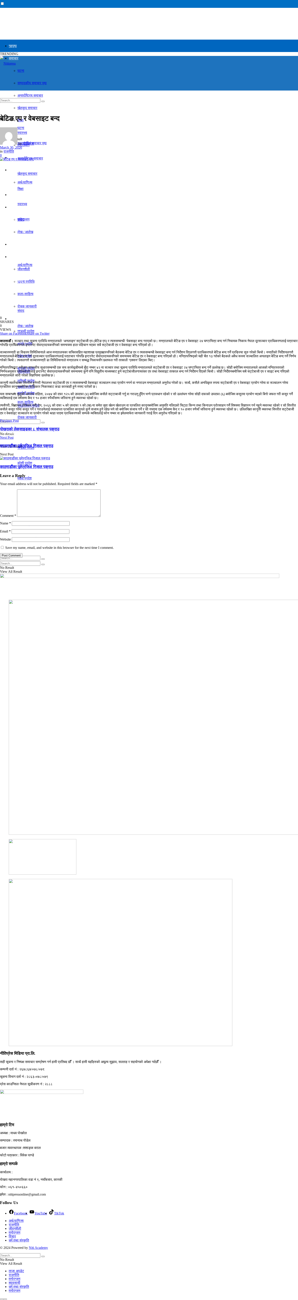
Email (5, 531)
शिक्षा (20, 189)
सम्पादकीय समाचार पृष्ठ (32, 83)
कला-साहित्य (25, 294)
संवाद (20, 310)
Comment (8, 515)
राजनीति (14, 234)
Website (5, 539)
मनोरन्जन (14, 1232)
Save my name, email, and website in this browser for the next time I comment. (59, 547)
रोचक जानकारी (27, 306)
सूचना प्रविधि (25, 281)
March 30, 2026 (11, 147)
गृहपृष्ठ (13, 46)
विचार (12, 207)
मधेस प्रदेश (24, 478)
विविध (12, 257)
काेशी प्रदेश (24, 463)
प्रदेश (12, 319)
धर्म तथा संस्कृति (19, 1240)
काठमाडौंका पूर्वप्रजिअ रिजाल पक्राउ (26, 466)
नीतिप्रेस (28, 143)
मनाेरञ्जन (23, 219)
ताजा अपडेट (16, 1271)
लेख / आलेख (25, 232)
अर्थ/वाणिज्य (16, 170)
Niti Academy (38, 1248)
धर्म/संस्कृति (16, 195)
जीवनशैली (15, 1228)
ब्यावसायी (14, 1283)
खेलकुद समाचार (19, 244)
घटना (20, 70)
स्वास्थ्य (22, 204)
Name (5, 523)
